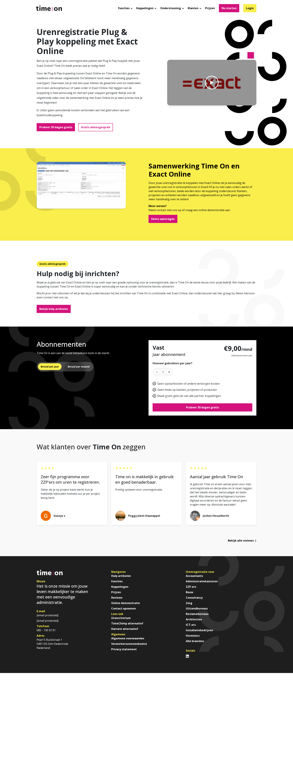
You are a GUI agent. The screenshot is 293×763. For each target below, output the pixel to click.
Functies (117, 581)
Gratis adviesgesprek (95, 127)
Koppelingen (119, 587)
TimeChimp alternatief (127, 623)
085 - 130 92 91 (46, 630)
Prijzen (210, 8)
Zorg (189, 603)
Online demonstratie (125, 603)
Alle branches (195, 641)
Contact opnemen (123, 608)
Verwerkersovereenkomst (129, 644)
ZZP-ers (191, 587)
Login (250, 8)
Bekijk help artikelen (53, 309)
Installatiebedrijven (199, 630)
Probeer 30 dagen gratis (55, 127)
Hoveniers (193, 636)
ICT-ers (191, 625)
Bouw (189, 592)
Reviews (116, 597)
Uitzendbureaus (197, 608)
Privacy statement (124, 649)
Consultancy (194, 597)
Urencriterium (121, 618)
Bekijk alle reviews (241, 540)
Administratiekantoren (202, 581)
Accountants (194, 576)
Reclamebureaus (197, 614)
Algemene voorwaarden (127, 638)
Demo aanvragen (163, 219)
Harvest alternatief (124, 629)
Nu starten (229, 8)
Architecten (194, 619)
